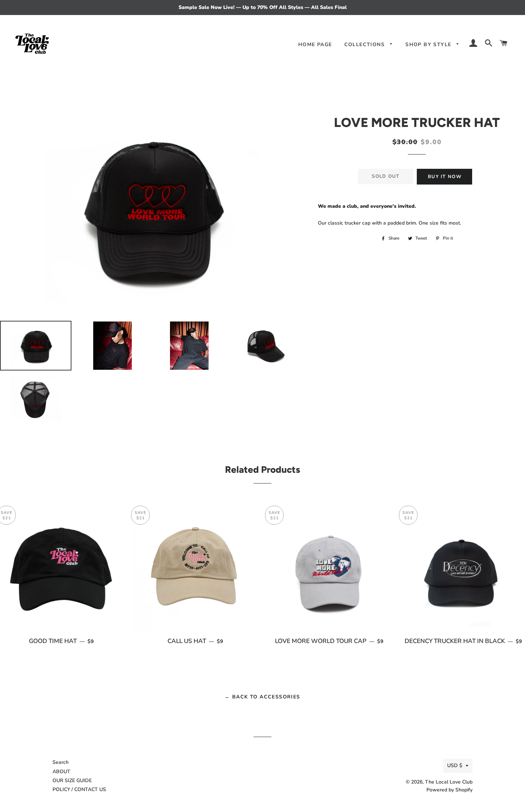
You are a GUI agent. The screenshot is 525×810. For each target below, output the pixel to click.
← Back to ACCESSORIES (262, 696)
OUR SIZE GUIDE (72, 780)
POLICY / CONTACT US (79, 789)
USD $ (454, 765)
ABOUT (61, 771)
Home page (315, 44)
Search (60, 762)
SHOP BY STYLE (429, 44)
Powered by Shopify (449, 789)
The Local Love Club (448, 782)
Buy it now (444, 176)
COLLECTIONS (365, 44)
